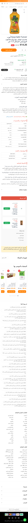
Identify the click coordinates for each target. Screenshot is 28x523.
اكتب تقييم (4, 257)
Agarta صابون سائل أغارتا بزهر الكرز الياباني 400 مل (16, 385)
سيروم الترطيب (10, 475)
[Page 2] (16, 296)
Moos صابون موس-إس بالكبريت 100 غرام (18, 376)
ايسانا (12, 419)
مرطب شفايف (10, 459)
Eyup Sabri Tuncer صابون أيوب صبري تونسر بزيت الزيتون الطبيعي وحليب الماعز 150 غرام (15, 360)
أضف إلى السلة (9, 50)
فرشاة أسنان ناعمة (9, 471)
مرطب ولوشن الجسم (9, 455)
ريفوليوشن (25, 425)
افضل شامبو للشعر (9, 449)
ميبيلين (25, 431)
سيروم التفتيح (10, 465)
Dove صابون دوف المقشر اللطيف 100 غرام (17, 363)
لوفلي (26, 442)
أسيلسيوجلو (13, 283)
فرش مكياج (11, 461)
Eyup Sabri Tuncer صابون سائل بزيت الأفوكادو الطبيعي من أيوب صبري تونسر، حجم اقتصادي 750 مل (14, 379)
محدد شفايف (10, 477)
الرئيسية (25, 6)
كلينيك (26, 440)
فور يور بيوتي (10, 442)
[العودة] (26, 3)
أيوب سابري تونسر (9, 429)
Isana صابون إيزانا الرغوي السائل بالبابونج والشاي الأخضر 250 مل (14, 372)
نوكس (12, 435)
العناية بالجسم (20, 6)
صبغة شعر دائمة (24, 455)
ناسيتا (26, 419)
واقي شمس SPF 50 (9, 451)
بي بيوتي (11, 431)
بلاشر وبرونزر (24, 461)
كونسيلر (25, 473)
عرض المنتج (6, 208)
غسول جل (25, 469)
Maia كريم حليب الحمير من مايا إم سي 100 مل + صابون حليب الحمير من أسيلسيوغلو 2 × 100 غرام (15, 328)
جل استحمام (24, 463)
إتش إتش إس (10, 415)
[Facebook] (15, 518)
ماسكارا (11, 469)
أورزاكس (11, 438)
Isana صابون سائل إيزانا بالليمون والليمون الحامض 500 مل (14, 401)
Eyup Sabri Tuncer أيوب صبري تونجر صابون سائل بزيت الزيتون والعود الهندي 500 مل (15, 317)
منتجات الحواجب (24, 471)
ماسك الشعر (24, 467)
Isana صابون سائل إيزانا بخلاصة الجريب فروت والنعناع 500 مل (14, 389)
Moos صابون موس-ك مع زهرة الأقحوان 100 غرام (16, 357)
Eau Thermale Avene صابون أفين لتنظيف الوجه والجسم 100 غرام (14, 345)
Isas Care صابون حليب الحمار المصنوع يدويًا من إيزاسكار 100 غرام (14, 321)
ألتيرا (12, 440)
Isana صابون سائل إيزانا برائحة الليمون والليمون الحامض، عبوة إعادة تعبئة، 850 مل (15, 310)
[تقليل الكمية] (19, 50)
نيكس (12, 437)
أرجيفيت (25, 415)
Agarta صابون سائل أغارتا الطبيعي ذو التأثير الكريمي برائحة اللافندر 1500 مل (14, 349)
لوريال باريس (10, 423)
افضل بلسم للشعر (9, 457)
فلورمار (25, 423)
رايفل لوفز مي (10, 427)
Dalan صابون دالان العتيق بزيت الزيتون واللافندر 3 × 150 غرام (14, 366)
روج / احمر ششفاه (23, 451)
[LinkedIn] (9, 518)
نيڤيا (26, 427)
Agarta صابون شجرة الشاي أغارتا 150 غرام (17, 399)
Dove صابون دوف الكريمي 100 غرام (19, 324)
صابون (7, 6)
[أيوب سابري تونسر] (25, 69)
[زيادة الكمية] (25, 50)
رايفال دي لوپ (10, 433)
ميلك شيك (25, 437)
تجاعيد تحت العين (23, 475)
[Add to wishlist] (24, 10)
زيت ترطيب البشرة (9, 467)
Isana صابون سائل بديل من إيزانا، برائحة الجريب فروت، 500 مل (14, 353)
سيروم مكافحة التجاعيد (22, 457)
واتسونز (11, 421)
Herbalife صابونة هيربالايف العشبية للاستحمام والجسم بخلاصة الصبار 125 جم (14, 341)
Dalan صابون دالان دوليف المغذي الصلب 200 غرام (16, 331)
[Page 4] (12, 296)
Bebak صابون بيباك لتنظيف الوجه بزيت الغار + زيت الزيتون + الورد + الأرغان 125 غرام (14, 337)
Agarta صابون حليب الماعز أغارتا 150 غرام (18, 369)
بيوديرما (25, 438)
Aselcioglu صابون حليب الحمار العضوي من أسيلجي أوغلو (15, 334)
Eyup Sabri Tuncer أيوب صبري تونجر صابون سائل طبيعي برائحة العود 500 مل (15, 395)
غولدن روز (25, 421)
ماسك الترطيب (24, 477)
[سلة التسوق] (2, 3)
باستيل (12, 425)
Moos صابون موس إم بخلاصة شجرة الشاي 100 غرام (16, 392)
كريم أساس (24, 453)
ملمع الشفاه (24, 459)
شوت (26, 417)
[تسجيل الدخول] (7, 3)
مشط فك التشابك (10, 473)
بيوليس (25, 429)
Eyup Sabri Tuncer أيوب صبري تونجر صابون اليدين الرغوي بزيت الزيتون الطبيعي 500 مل (14, 405)
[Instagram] (19, 518)
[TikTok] (12, 518)
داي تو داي (11, 417)
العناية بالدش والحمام (12, 6)
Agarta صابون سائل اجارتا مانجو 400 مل (18, 307)
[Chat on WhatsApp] (24, 519)
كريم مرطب (24, 449)
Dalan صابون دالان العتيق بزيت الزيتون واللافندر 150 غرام (15, 382)
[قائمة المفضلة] (5, 3)
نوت (26, 433)
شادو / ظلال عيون (23, 465)
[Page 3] (14, 296)
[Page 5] (10, 296)
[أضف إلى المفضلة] (24, 270)
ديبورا (26, 435)
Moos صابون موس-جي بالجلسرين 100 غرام (17, 313)
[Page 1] (18, 296)
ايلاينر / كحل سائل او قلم (8, 463)
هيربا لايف (24, 283)
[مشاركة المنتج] (24, 12)
